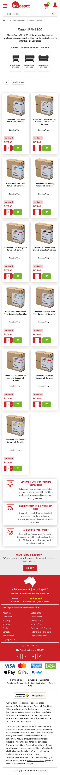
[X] (25, 656)
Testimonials (8, 636)
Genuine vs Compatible (17, 683)
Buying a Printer (17, 680)
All (6, 82)
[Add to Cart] (17, 148)
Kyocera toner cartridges (30, 748)
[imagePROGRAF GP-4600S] (29, 58)
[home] (4, 20)
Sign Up (30, 568)
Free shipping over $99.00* (32, 650)
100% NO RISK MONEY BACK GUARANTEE (30, 593)
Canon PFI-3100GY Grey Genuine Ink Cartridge (44, 184)
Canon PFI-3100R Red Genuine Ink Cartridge (44, 377)
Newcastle (19, 757)
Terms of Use (36, 624)
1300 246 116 (31, 645)
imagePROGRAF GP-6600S (44, 66)
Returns (6, 624)
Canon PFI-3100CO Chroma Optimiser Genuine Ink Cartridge (44, 121)
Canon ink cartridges (37, 742)
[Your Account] (55, 6)
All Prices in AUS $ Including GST (30, 589)
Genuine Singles (18, 82)
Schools (6, 632)
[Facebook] (17, 656)
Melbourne (44, 751)
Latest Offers (36, 613)
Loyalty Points (9, 639)
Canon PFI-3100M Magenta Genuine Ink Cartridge (15, 249)
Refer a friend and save (41, 632)
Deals (5, 628)
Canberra (10, 757)
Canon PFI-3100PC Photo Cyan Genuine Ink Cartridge (15, 313)
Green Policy (36, 617)
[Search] (53, 14)
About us (7, 613)
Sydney (35, 751)
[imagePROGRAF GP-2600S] (15, 58)
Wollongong (45, 757)
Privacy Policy (37, 620)
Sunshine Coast (32, 757)
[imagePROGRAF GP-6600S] (43, 58)
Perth (17, 754)
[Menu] (5, 6)
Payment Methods (39, 636)
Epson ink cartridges (35, 745)
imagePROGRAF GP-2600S (15, 66)
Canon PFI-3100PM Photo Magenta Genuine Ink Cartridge (15, 378)
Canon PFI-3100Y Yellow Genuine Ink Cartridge (16, 441)
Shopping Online (38, 683)
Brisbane (10, 754)
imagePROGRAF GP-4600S (29, 66)
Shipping (6, 620)
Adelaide (24, 754)
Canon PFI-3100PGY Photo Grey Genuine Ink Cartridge (44, 313)
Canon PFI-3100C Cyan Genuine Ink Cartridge (15, 184)
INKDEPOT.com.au (38, 770)
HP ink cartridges (20, 742)
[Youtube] (32, 656)
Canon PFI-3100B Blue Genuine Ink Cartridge (16, 120)
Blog (51, 683)
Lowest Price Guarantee (38, 680)
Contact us (7, 617)
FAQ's (30, 686)
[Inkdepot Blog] (40, 656)
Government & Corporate (42, 628)
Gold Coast (34, 754)
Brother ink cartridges (15, 745)
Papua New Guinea (35, 760)
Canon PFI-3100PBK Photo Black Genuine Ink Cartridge (44, 249)
